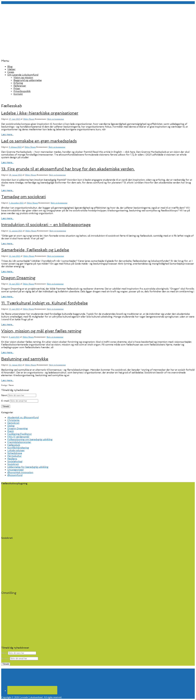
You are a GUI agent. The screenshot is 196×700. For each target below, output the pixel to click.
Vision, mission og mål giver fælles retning (41, 331)
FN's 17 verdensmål (18, 436)
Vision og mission (23, 77)
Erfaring (18, 83)
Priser (16, 88)
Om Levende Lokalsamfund (22, 74)
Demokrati (13, 423)
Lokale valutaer (16, 450)
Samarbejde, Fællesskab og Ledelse (35, 250)
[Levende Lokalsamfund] (98, 54)
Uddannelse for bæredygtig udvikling (27, 467)
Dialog (11, 425)
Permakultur (14, 456)
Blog (10, 66)
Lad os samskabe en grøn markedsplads (39, 141)
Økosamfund (14, 475)
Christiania (13, 420)
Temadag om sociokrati (23, 196)
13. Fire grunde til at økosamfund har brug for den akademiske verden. (68, 169)
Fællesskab (13, 445)
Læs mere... (7, 134)
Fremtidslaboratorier (19, 442)
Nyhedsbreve (14, 453)
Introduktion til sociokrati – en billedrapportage (46, 224)
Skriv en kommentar (55, 119)
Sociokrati (13, 464)
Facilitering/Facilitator (19, 434)
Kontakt (18, 94)
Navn (4, 395)
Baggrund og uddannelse (27, 80)
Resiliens (12, 458)
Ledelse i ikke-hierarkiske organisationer (39, 113)
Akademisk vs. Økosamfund (23, 417)
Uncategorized (15, 469)
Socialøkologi (14, 461)
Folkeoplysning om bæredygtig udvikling (30, 439)
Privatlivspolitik (22, 91)
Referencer (19, 85)
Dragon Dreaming (18, 277)
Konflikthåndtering (18, 447)
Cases (10, 72)
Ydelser (11, 69)
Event (10, 431)
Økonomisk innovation (20, 472)
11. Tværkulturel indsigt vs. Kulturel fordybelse (44, 303)
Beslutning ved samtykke (24, 359)
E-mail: (5, 400)
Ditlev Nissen (28, 119)
